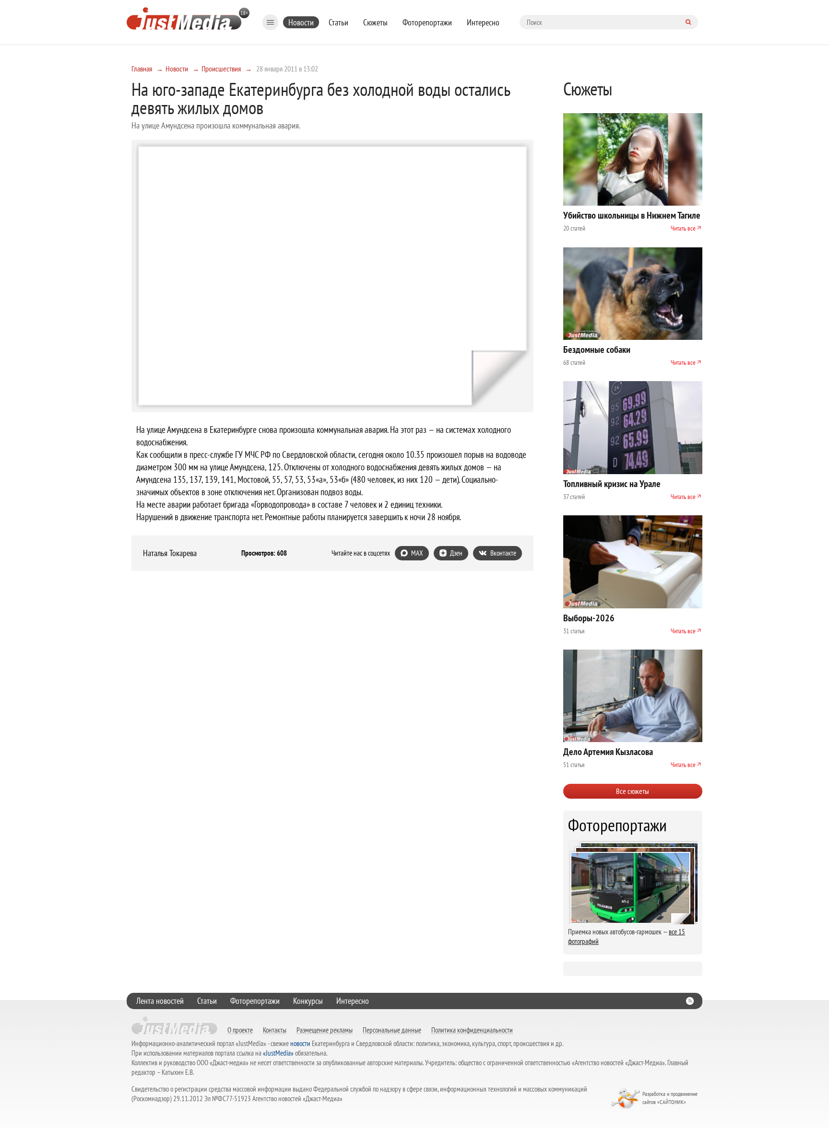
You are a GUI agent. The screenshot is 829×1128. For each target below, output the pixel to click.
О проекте (240, 1029)
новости (300, 1043)
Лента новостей (160, 1000)
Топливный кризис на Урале (612, 483)
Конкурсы (308, 1000)
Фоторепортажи (427, 22)
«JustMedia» (278, 1053)
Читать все (683, 228)
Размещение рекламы (324, 1029)
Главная (141, 68)
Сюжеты (375, 22)
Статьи (338, 22)
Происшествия (221, 68)
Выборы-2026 (589, 618)
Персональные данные (392, 1029)
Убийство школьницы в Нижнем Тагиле (631, 215)
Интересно (483, 22)
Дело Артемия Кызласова (608, 751)
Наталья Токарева (170, 553)
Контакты (274, 1029)
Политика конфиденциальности (472, 1029)
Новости (301, 22)
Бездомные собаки (596, 349)
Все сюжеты (632, 791)
